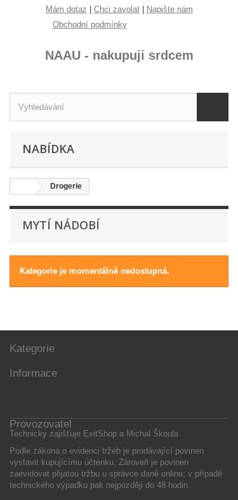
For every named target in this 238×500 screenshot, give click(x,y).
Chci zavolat (117, 9)
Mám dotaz (66, 9)
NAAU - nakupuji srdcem (119, 55)
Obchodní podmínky (90, 24)
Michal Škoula (152, 433)
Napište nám (170, 9)
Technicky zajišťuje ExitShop (63, 433)
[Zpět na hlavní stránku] (23, 186)
